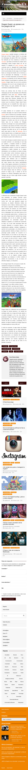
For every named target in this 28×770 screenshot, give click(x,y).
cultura (21, 663)
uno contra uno (19, 351)
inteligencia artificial (9, 678)
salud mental (15, 690)
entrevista (7, 669)
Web (2, 588)
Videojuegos (20, 702)
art (5, 657)
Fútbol (22, 672)
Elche (22, 666)
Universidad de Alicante (10, 702)
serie (22, 690)
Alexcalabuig (6, 431)
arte (10, 657)
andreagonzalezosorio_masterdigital (11, 526)
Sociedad (17, 462)
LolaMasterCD (7, 500)
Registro (5, 606)
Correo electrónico (6, 582)
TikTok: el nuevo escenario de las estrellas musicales (12, 523)
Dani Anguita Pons (8, 404)
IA (7, 675)
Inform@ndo (13, 492)
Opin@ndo (13, 423)
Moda (5, 681)
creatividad (7, 663)
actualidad (7, 654)
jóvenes (21, 678)
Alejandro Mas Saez (8, 554)
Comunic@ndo (6, 399)
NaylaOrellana (14, 731)
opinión (13, 684)
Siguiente (22, 383)
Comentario (4, 568)
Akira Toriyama (19, 65)
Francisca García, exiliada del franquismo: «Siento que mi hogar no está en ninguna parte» (18, 728)
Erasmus (14, 669)
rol (11, 351)
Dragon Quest (5, 54)
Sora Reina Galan (6, 29)
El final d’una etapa (8, 402)
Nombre (4, 576)
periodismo (20, 684)
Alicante (15, 654)
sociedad (13, 693)
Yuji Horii (4, 61)
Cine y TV (5, 633)
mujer (16, 681)
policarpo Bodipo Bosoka (17, 739)
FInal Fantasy (16, 348)
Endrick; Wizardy (7, 348)
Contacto (5, 625)
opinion (6, 684)
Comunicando (20, 660)
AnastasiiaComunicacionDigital (10, 470)
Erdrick (3, 114)
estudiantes (7, 672)
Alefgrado (20, 131)
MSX (16, 94)
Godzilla (4, 82)
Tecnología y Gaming (7, 31)
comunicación (8, 660)
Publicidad (8, 687)
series (6, 693)
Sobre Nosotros (6, 622)
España (21, 669)
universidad (18, 696)
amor (22, 654)
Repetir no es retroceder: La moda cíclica (15, 761)
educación (14, 666)
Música (12, 520)
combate (5, 346)
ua (7, 696)
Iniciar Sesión (6, 609)
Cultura (12, 462)
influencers (18, 675)
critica (14, 663)
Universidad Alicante (14, 699)
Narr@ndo (5, 636)
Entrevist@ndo (6, 639)
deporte (6, 666)
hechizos (5, 351)
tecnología (21, 693)
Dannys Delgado (5, 756)
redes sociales (19, 687)
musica (22, 681)
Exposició (15, 672)
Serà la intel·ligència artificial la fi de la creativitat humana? (14, 428)
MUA (11, 681)
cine (23, 657)
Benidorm (16, 657)
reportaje (7, 690)
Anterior (6, 383)
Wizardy (24, 168)
